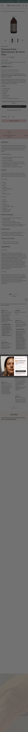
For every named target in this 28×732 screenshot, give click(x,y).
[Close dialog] (26, 357)
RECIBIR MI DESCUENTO (20, 371)
